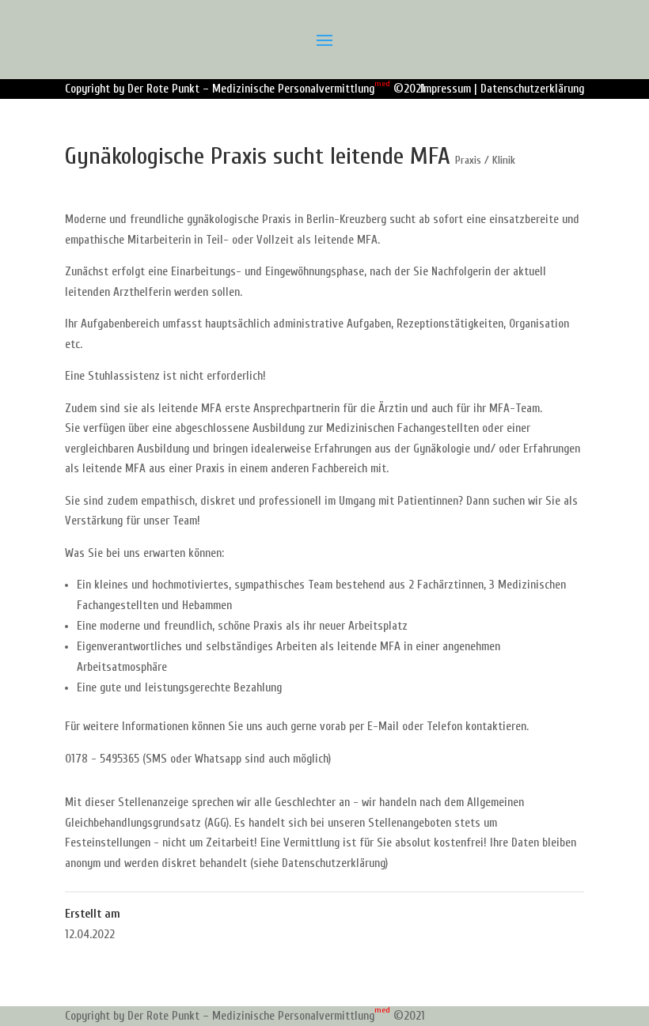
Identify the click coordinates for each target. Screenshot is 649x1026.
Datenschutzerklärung (532, 89)
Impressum (445, 89)
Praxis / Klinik (485, 160)
